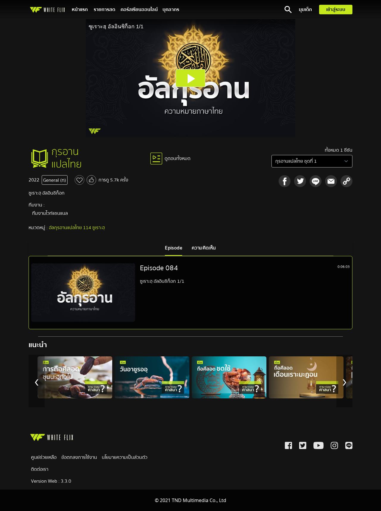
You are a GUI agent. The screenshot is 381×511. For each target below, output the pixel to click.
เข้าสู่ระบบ (335, 9)
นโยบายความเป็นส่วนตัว (124, 457)
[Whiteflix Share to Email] (331, 181)
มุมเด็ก (305, 9)
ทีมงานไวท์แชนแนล (50, 213)
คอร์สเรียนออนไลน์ (139, 9)
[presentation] (37, 381)
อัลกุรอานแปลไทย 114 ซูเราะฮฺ (77, 228)
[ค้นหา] (288, 9)
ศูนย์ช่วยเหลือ (44, 457)
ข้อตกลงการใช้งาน (79, 457)
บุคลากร (171, 9)
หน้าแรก (80, 9)
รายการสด (104, 9)
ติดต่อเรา (39, 469)
